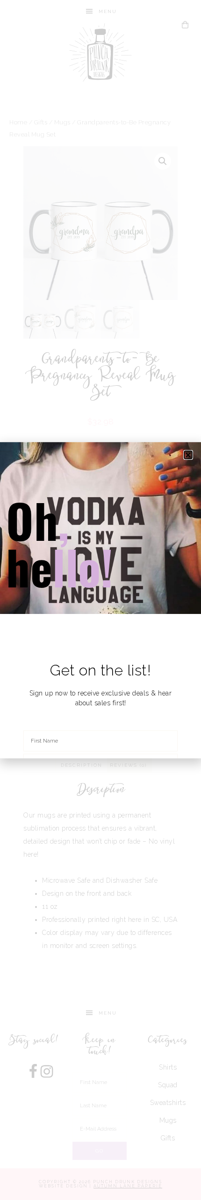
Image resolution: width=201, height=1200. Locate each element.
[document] (100, 600)
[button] (188, 454)
